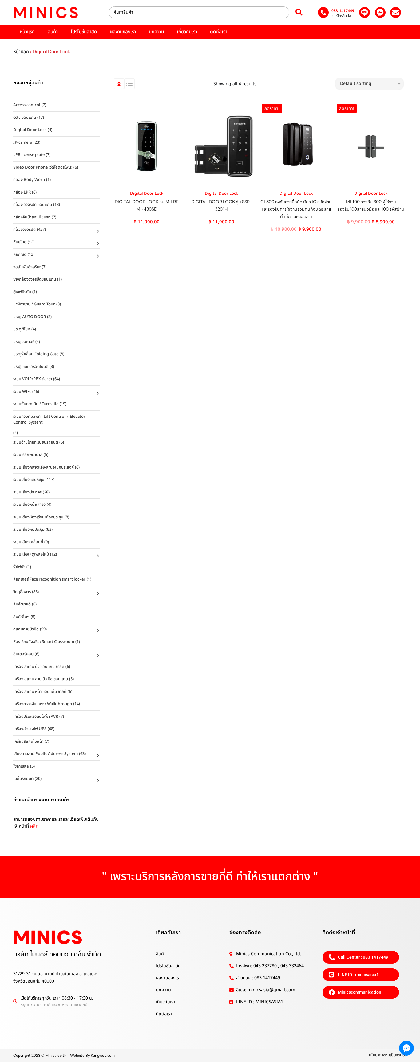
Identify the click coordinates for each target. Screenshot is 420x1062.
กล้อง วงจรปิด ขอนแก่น (32, 205)
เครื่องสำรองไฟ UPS (29, 729)
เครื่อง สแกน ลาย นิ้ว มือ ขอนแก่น (40, 679)
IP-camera (22, 142)
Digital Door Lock (29, 130)
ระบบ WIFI (22, 392)
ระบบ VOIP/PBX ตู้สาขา (32, 379)
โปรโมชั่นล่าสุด (84, 31)
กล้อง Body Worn (29, 180)
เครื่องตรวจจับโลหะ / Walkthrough (42, 704)
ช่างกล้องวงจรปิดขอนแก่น (34, 279)
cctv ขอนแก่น (24, 117)
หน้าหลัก (21, 51)
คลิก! (35, 826)
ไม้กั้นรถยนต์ (23, 779)
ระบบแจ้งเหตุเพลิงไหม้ (31, 554)
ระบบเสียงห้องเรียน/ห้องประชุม (38, 517)
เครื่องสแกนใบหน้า (28, 741)
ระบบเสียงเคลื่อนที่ (28, 542)
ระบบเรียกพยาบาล (27, 455)
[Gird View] (119, 83)
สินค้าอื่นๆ (21, 617)
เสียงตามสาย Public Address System (45, 754)
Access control (26, 105)
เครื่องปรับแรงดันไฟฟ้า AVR (35, 716)
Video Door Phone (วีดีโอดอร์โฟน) (42, 167)
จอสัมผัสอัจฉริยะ (27, 267)
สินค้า (53, 31)
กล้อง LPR (22, 192)
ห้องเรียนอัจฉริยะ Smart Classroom (43, 642)
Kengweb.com (103, 1055)
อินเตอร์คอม (23, 654)
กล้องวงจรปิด (24, 229)
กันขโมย (19, 242)
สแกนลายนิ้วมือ (26, 629)
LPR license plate (29, 155)
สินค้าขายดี (22, 604)
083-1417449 (342, 11)
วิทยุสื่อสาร (22, 592)
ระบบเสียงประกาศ (27, 492)
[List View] (129, 83)
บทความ (156, 31)
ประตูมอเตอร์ (23, 342)
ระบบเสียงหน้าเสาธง (29, 504)
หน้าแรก (27, 31)
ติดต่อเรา (218, 31)
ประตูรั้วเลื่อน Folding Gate (35, 354)
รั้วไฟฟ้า (19, 567)
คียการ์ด (19, 254)
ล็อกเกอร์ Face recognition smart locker (49, 579)
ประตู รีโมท (21, 329)
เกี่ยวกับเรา (187, 31)
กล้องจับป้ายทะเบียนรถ (31, 217)
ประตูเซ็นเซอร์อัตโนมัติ (30, 367)
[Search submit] (299, 12)
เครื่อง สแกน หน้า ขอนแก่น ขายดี (39, 692)
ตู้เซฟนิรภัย (22, 292)
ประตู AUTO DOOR (29, 317)
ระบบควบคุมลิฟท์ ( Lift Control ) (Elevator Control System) (49, 419)
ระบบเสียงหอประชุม (29, 529)
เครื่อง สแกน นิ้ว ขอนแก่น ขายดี (38, 667)
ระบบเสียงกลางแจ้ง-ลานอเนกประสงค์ (43, 467)
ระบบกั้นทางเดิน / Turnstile (35, 404)
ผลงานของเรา (123, 31)
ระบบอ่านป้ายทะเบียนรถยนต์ (35, 442)
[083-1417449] (323, 12)
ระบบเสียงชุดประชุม (28, 480)
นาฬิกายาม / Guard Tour (34, 304)
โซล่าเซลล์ (21, 766)
